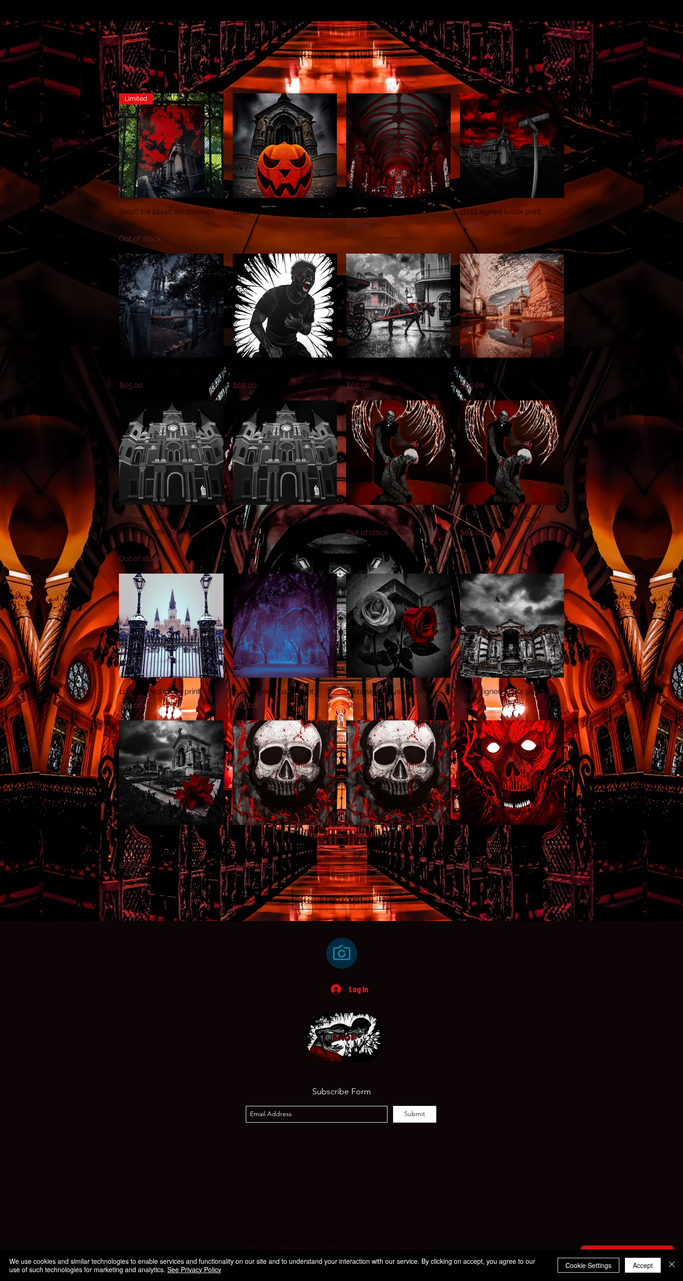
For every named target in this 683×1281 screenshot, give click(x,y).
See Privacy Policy (194, 1269)
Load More (341, 898)
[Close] (671, 1265)
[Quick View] (285, 145)
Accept (643, 1265)
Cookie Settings (588, 1265)
